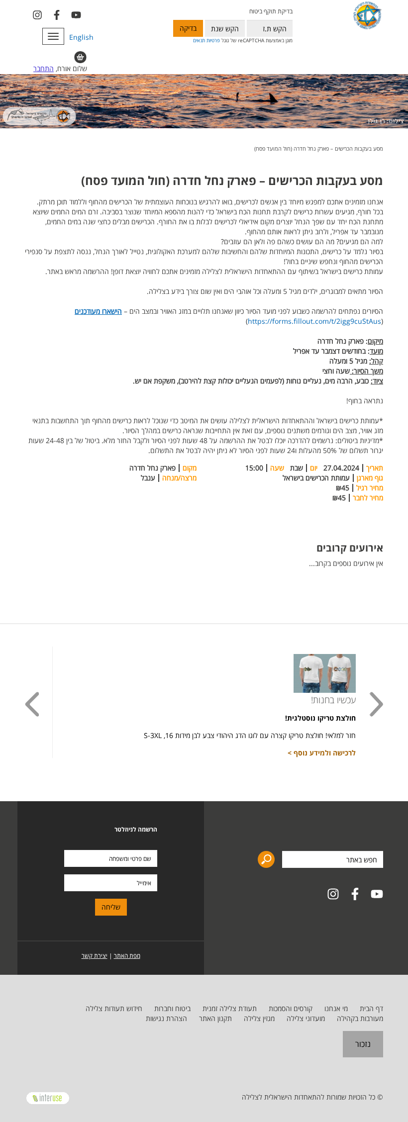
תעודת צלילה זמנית (230, 1008)
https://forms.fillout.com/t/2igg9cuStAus (314, 321)
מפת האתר (127, 955)
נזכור (363, 1043)
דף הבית (371, 1008)
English (81, 37)
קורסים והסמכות (290, 1008)
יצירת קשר (94, 955)
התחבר (43, 68)
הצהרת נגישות (166, 1018)
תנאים (199, 40)
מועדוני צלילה (306, 1018)
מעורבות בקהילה (360, 1018)
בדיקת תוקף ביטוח (270, 11)
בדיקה (188, 28)
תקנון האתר (215, 1018)
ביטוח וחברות (172, 1008)
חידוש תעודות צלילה (114, 1008)
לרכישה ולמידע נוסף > (322, 752)
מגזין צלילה (259, 1018)
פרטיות (213, 40)
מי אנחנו (336, 1008)
